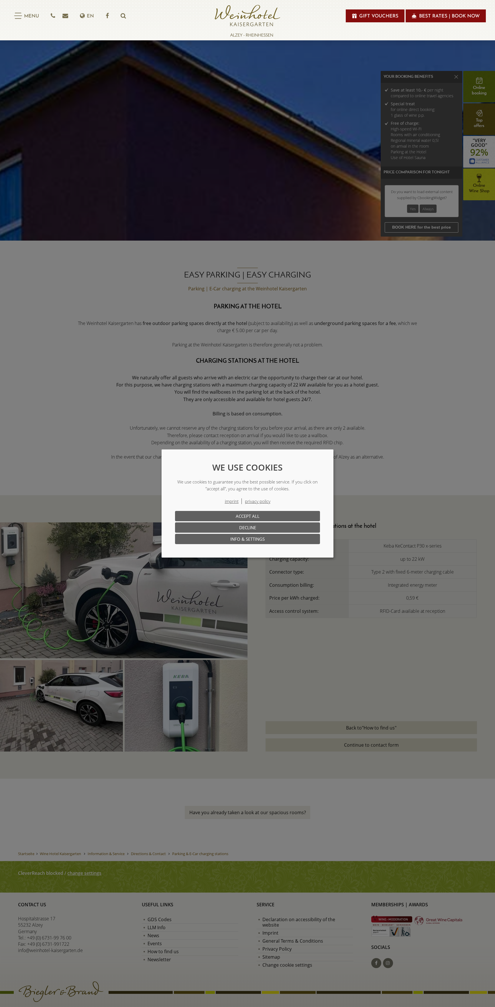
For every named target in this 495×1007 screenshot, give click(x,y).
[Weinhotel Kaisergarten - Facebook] (107, 16)
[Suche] (123, 16)
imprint (232, 501)
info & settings (247, 539)
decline (247, 527)
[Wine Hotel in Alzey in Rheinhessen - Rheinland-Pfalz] (247, 21)
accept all (248, 516)
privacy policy (257, 501)
